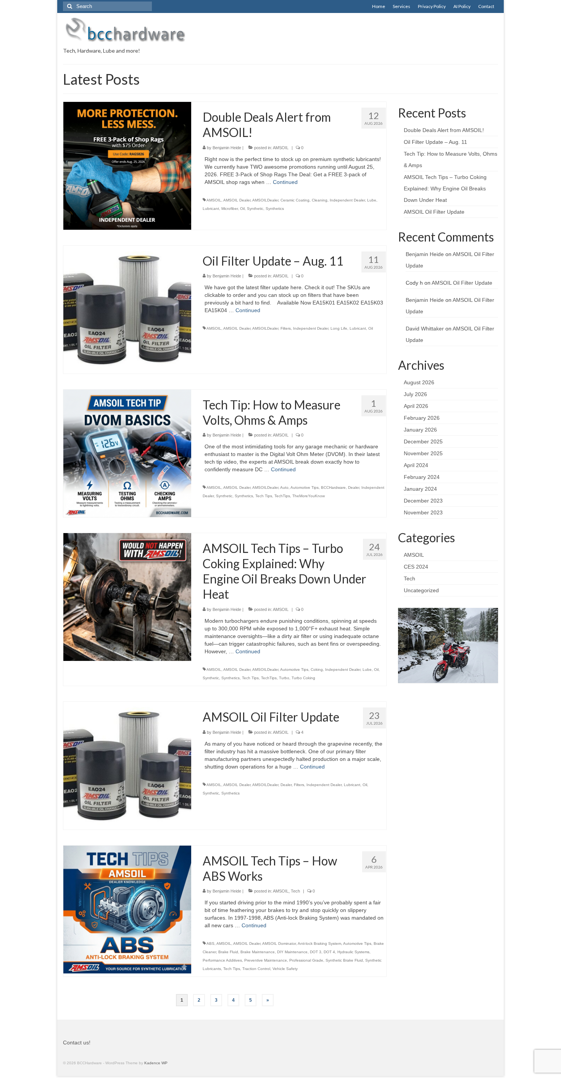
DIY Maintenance (292, 952)
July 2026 (415, 394)
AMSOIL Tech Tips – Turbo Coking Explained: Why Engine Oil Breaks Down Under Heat (445, 188)
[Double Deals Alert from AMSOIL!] (127, 165)
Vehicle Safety (285, 969)
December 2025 (423, 441)
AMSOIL (281, 147)
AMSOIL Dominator (279, 943)
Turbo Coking (303, 678)
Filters (285, 328)
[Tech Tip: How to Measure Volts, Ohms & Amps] (127, 453)
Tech (295, 891)
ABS (210, 943)
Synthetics (275, 208)
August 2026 (419, 382)
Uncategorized (421, 590)
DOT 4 (329, 952)
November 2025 (423, 453)
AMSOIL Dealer (236, 200)
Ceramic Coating (295, 200)
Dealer (353, 487)
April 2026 (416, 406)
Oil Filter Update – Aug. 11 (435, 142)
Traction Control (256, 969)
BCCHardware (333, 487)
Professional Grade (306, 960)
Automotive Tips (304, 487)
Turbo (284, 678)
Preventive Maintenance (265, 960)
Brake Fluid (228, 952)
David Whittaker (425, 328)
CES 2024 (416, 567)
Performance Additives (222, 960)
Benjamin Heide (227, 147)
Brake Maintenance (257, 952)
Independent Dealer (347, 200)
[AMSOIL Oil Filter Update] (127, 765)
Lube (371, 200)
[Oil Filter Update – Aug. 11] (127, 309)
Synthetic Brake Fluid (344, 960)
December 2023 (423, 501)
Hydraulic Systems (353, 952)
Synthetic (255, 208)
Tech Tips (263, 496)
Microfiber (229, 208)
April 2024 (416, 465)
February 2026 (422, 418)
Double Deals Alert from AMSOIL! (444, 130)
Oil (242, 208)
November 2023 (423, 512)
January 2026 (420, 430)
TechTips (282, 496)
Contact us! (76, 1042)
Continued (285, 182)
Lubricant (211, 208)
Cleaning (319, 200)
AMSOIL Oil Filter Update (434, 212)
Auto (284, 487)
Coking (317, 669)
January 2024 (420, 489)
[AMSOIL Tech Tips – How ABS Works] (127, 909)
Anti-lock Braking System (319, 943)
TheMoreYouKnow (308, 496)
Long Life (338, 328)
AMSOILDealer (265, 200)
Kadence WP (156, 1063)
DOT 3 (315, 952)
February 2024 (422, 477)
